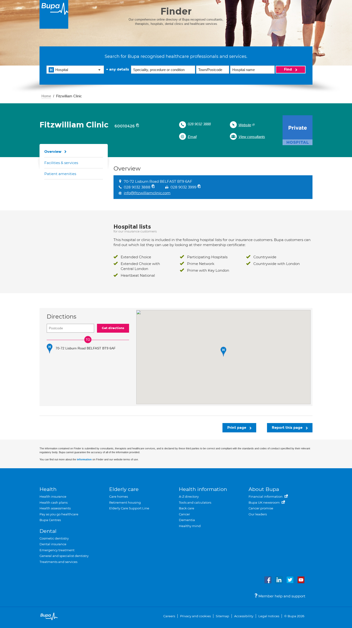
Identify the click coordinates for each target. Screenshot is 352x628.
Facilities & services (61, 162)
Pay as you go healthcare (59, 514)
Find (288, 69)
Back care (186, 508)
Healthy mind (190, 526)
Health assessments (55, 508)
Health (48, 489)
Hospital (61, 70)
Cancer (184, 514)
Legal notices (268, 616)
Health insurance (53, 496)
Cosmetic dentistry (54, 538)
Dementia (187, 520)
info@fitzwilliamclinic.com (147, 193)
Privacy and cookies (195, 616)
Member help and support (281, 596)
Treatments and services (58, 562)
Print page (237, 427)
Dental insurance (53, 544)
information (84, 459)
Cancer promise (261, 508)
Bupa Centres (50, 520)
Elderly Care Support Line (129, 508)
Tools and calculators (195, 502)
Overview (53, 151)
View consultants (251, 137)
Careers (169, 616)
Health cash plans (54, 502)
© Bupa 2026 (294, 616)
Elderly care (124, 489)
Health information (203, 489)
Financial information (266, 496)
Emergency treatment (57, 550)
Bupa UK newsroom (264, 502)
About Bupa (264, 489)
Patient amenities (60, 173)
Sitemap (222, 616)
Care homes (118, 496)
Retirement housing (125, 502)
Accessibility (243, 616)
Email (192, 137)
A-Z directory (189, 496)
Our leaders (258, 514)
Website (244, 125)
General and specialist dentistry (64, 556)
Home (46, 96)
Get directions (113, 328)
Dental (48, 531)
